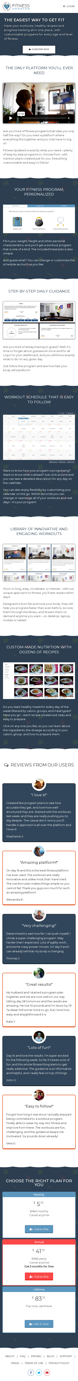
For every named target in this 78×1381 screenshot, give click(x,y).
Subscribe (41, 1229)
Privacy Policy (59, 1363)
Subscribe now (40, 49)
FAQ (22, 1356)
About (10, 1356)
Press (15, 1363)
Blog (50, 1356)
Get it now (41, 1324)
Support (66, 1356)
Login (71, 6)
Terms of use (34, 1363)
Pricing (36, 1356)
